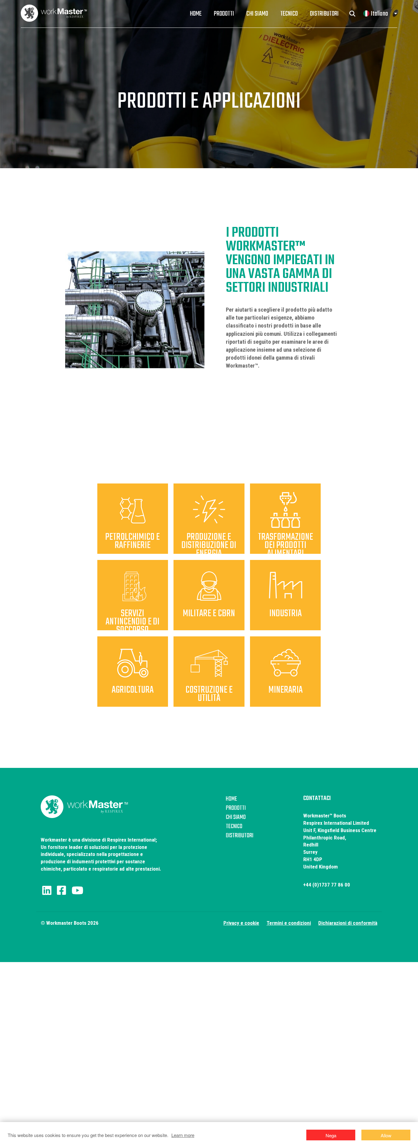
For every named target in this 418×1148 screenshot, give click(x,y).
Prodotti (224, 14)
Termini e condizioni (289, 923)
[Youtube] (77, 890)
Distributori (324, 14)
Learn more (182, 1135)
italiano (379, 14)
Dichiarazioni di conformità (347, 923)
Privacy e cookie (241, 923)
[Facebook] (61, 890)
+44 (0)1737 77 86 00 (326, 885)
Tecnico (289, 14)
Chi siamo (257, 14)
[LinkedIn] (46, 890)
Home (196, 14)
